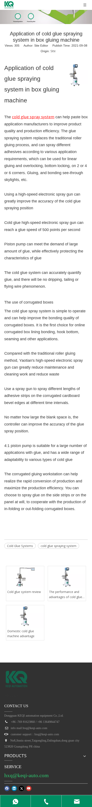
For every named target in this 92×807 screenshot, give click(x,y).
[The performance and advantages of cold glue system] (67, 577)
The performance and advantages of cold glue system (65, 595)
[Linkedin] (14, 788)
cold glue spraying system (58, 546)
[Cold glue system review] (25, 577)
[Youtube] (28, 788)
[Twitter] (21, 788)
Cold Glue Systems (20, 546)
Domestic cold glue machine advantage (20, 633)
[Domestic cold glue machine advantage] (25, 616)
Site (53, 51)
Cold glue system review (24, 592)
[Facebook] (7, 788)
